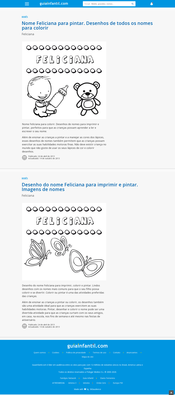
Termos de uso (99, 352)
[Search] (132, 3)
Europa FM (118, 383)
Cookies (56, 352)
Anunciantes (132, 352)
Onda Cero (101, 383)
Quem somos (40, 352)
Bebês (25, 16)
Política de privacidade (76, 352)
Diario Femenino (107, 378)
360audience (95, 389)
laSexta (86, 383)
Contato (116, 352)
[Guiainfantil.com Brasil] (54, 4)
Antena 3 (72, 383)
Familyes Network (68, 378)
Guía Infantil (88, 378)
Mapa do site (87, 356)
